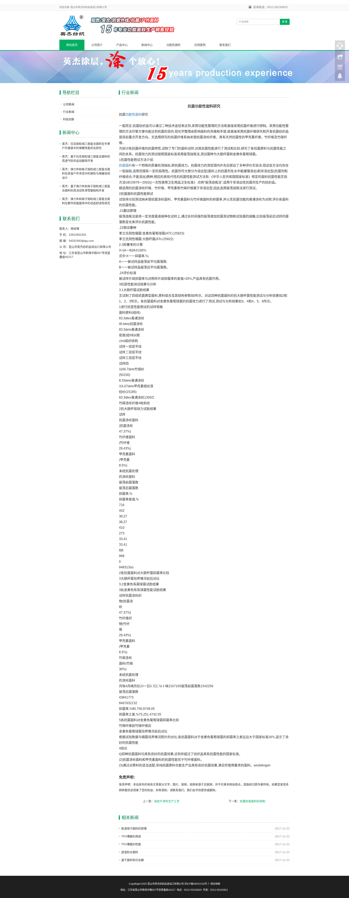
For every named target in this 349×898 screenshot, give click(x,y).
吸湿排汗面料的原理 (134, 828)
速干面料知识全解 (132, 860)
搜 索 (284, 21)
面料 (138, 114)
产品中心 (122, 44)
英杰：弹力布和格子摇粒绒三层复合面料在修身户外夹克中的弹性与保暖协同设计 (86, 173)
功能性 (130, 114)
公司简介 (97, 44)
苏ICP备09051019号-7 (196, 883)
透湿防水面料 (129, 852)
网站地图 (215, 883)
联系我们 (225, 44)
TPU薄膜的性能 (131, 844)
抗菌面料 (125, 165)
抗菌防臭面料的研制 (252, 801)
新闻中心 (147, 44)
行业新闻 (68, 111)
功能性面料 (173, 44)
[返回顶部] (340, 77)
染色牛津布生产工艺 (167, 801)
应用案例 (200, 44)
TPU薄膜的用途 (131, 836)
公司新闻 (68, 104)
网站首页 (72, 44)
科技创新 (68, 119)
